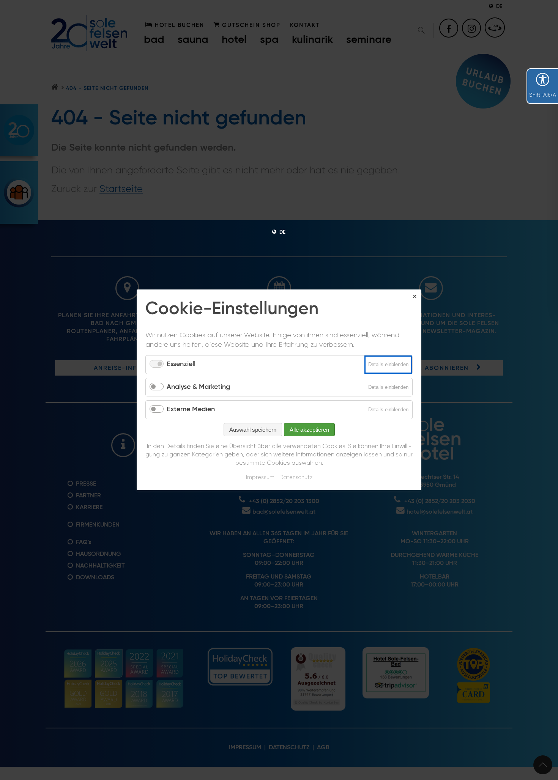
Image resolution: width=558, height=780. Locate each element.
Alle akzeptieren (309, 429)
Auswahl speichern (252, 429)
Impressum (260, 477)
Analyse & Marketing (198, 387)
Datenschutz (295, 477)
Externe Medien (191, 409)
